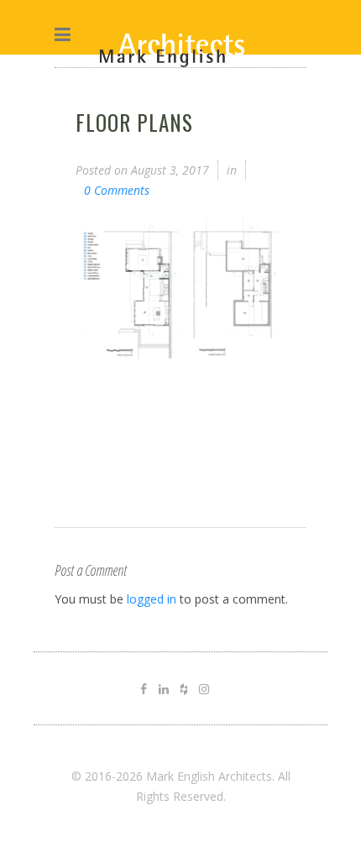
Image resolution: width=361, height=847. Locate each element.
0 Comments (116, 190)
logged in (151, 599)
